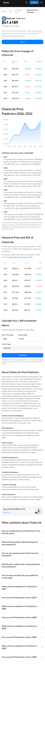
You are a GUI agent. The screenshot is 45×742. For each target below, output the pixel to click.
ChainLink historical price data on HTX (19, 257)
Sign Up (22, 42)
